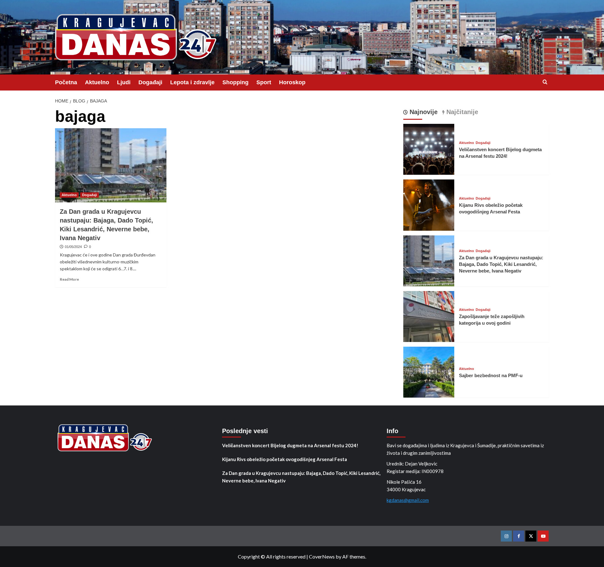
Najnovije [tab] (423, 111)
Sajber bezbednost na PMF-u (491, 375)
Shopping (235, 82)
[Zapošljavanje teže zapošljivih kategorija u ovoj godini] (428, 316)
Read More (69, 279)
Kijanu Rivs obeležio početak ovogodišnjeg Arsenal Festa (284, 459)
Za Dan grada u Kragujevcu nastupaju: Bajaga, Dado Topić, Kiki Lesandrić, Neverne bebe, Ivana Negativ (501, 264)
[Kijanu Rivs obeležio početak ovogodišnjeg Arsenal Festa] (428, 204)
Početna (66, 82)
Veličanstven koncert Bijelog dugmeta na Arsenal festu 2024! (290, 445)
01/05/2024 (73, 247)
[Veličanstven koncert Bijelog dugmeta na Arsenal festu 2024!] (428, 148)
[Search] (545, 82)
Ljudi (124, 82)
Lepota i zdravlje (192, 82)
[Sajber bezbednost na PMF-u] (428, 371)
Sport (263, 82)
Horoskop (292, 82)
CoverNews (322, 556)
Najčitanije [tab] (461, 111)
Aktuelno (97, 82)
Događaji (150, 82)
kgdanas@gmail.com (408, 500)
